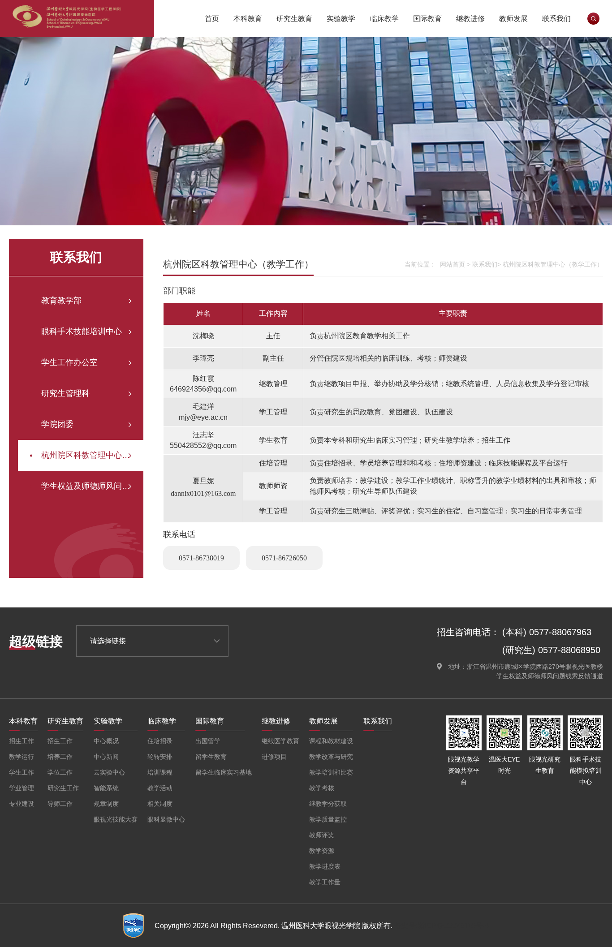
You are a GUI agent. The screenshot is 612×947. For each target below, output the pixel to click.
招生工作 (21, 741)
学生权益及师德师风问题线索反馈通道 (92, 486)
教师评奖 (321, 835)
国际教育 (427, 18)
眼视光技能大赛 (116, 819)
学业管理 (21, 788)
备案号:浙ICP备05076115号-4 (441, 926)
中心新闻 (106, 756)
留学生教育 (211, 756)
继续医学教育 (280, 741)
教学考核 (321, 788)
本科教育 (247, 18)
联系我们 (556, 18)
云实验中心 (109, 772)
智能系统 (106, 788)
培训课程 (159, 772)
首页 (212, 18)
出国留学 (207, 741)
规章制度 (106, 803)
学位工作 (60, 772)
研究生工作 (63, 788)
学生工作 (21, 772)
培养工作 (60, 756)
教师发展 (513, 18)
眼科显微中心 (166, 819)
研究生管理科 (65, 393)
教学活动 (159, 788)
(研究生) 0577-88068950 (551, 650)
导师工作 (60, 803)
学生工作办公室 (69, 362)
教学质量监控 (328, 819)
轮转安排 (159, 756)
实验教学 (341, 18)
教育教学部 (61, 300)
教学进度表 (324, 866)
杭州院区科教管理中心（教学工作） (92, 455)
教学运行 (21, 756)
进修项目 (274, 756)
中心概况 (106, 741)
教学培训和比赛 (331, 772)
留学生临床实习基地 (223, 772)
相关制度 (159, 803)
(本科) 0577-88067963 (546, 632)
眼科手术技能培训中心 (81, 331)
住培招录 (159, 741)
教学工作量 (324, 882)
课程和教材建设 (331, 741)
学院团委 (57, 424)
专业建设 (21, 803)
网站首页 (452, 264)
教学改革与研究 (331, 756)
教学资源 (321, 850)
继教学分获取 (328, 803)
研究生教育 (294, 18)
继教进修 (470, 18)
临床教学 (384, 18)
